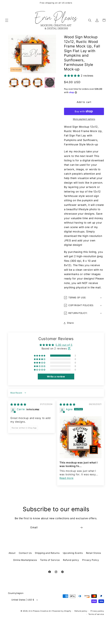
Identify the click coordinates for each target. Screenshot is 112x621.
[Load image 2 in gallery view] (26, 82)
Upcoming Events (73, 553)
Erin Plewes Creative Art (40, 611)
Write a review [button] (56, 376)
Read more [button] (67, 478)
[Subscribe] (81, 527)
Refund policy (71, 560)
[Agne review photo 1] (81, 437)
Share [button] (70, 322)
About (12, 553)
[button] (6, 20)
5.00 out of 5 (63, 344)
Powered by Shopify (61, 611)
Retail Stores (93, 553)
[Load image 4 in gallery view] (50, 82)
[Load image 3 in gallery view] (38, 82)
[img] (18, 404)
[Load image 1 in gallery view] (14, 82)
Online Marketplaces (25, 560)
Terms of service (96, 614)
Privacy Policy (90, 560)
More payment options (84, 119)
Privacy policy (97, 611)
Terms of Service (50, 560)
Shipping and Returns (47, 553)
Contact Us (25, 553)
